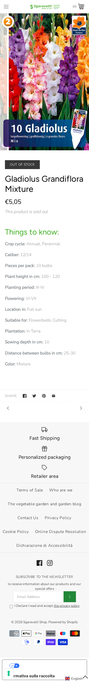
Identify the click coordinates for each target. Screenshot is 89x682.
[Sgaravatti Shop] (44, 6)
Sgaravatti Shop (35, 622)
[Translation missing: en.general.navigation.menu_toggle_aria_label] (6, 6)
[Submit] (70, 596)
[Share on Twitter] (34, 396)
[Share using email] (53, 396)
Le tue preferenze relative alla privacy (49, 665)
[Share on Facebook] (24, 396)
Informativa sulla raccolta (30, 675)
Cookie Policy (16, 531)
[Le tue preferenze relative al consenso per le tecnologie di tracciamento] (8, 673)
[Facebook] (39, 563)
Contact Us (28, 518)
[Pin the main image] (44, 396)
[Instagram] (50, 563)
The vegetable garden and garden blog (44, 504)
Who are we (60, 490)
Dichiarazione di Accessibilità (44, 545)
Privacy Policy (58, 518)
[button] (77, 678)
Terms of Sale (30, 490)
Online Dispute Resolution (60, 531)
